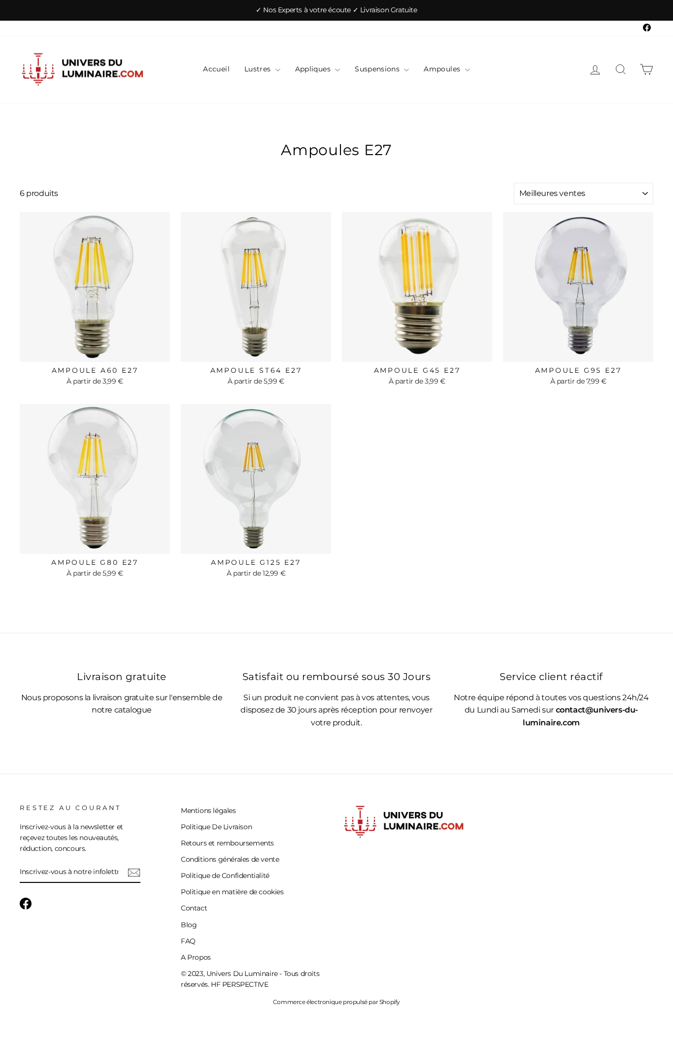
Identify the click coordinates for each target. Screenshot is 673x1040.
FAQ (188, 941)
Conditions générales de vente (230, 859)
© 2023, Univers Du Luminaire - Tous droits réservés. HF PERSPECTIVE (250, 979)
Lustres (258, 69)
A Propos (196, 957)
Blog (189, 925)
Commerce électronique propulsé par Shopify (336, 1002)
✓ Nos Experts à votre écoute (304, 10)
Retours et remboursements (227, 843)
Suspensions (378, 69)
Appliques (314, 69)
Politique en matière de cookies (232, 892)
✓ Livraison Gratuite (385, 10)
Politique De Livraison (216, 827)
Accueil (216, 69)
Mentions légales (208, 810)
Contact (194, 908)
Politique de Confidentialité (225, 875)
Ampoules (443, 69)
